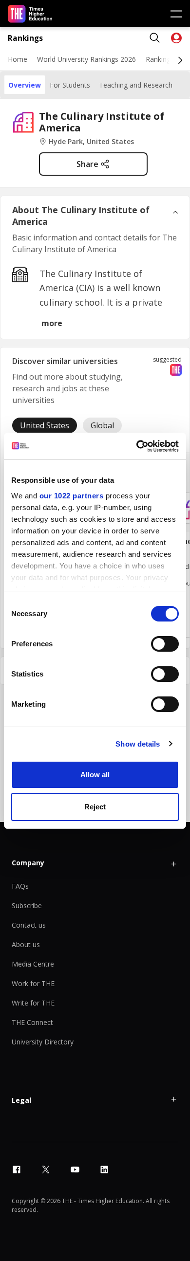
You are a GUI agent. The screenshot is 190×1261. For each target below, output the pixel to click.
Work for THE (33, 983)
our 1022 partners (71, 496)
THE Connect (32, 1022)
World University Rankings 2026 (86, 59)
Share (87, 164)
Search (155, 38)
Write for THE (33, 1002)
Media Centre (33, 964)
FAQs (20, 886)
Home (17, 59)
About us (26, 944)
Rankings (25, 38)
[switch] (165, 644)
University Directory (43, 1041)
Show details (137, 744)
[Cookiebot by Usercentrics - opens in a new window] (137, 446)
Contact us (29, 925)
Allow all (95, 774)
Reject (95, 807)
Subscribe (27, 905)
